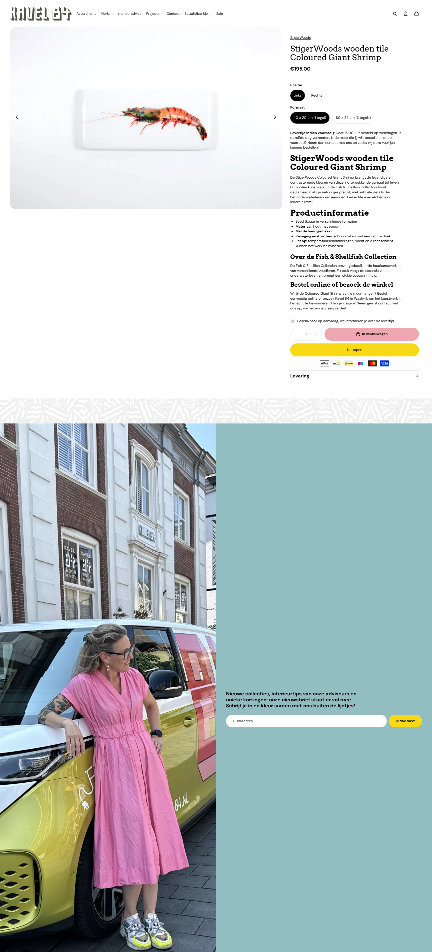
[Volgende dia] (276, 118)
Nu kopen (354, 349)
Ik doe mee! (405, 721)
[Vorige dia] (15, 118)
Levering (299, 376)
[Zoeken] (395, 13)
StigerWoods (300, 37)
